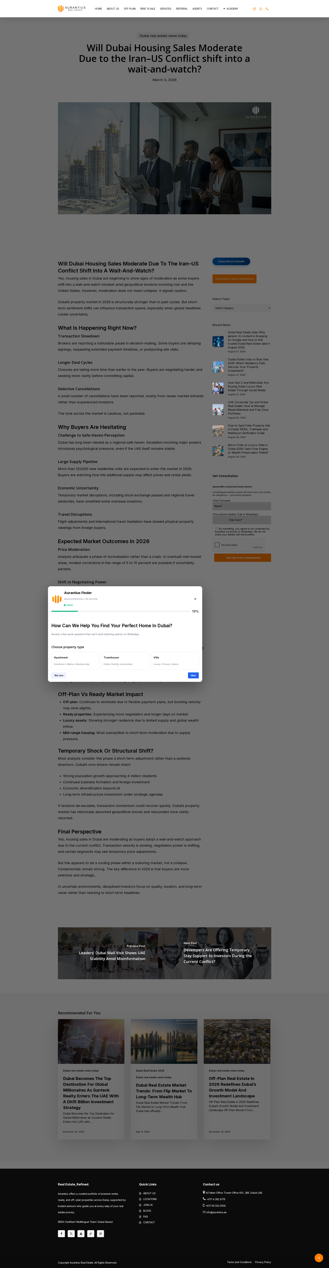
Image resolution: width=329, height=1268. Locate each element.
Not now (58, 675)
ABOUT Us (149, 1193)
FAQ (145, 1216)
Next (193, 675)
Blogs (147, 1210)
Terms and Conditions (239, 1262)
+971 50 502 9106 (215, 1205)
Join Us (148, 1204)
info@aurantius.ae (216, 1212)
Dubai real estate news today (81, 1070)
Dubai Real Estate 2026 (150, 1070)
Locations (150, 1199)
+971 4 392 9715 (216, 1199)
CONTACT (149, 1222)
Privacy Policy (263, 1262)
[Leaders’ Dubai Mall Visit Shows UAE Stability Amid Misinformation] (111, 953)
